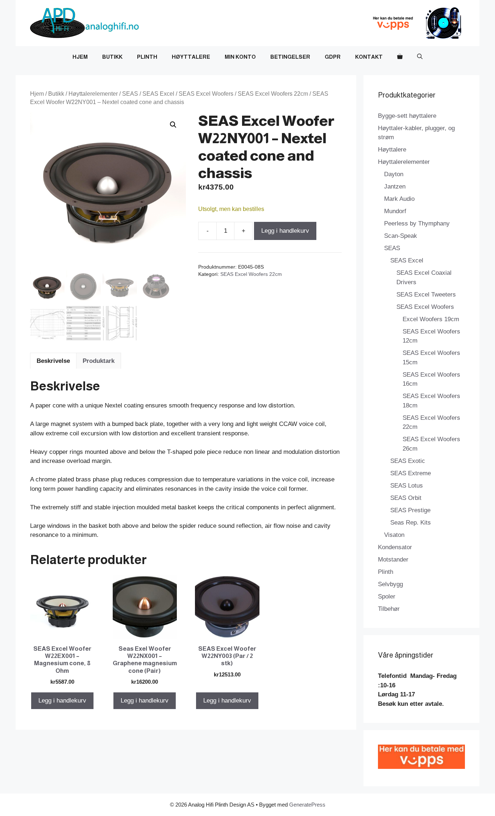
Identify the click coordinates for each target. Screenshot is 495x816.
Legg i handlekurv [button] (62, 700)
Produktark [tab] (99, 360)
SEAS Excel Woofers (206, 94)
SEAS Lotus (406, 485)
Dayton (393, 174)
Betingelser (290, 57)
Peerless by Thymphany (417, 223)
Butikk (112, 57)
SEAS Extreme (410, 473)
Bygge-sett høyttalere (407, 115)
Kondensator (395, 547)
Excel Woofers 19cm (431, 319)
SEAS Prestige (410, 510)
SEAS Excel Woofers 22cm (273, 94)
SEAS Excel (158, 94)
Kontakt (369, 57)
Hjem (80, 57)
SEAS (130, 94)
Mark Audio (399, 198)
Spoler (386, 596)
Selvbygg (390, 584)
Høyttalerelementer (93, 94)
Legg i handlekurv (285, 230)
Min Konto (240, 57)
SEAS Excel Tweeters (426, 294)
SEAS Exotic (407, 460)
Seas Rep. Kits (410, 522)
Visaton (394, 534)
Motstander (393, 559)
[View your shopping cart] (400, 57)
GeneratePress (307, 804)
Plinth (147, 57)
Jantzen (394, 186)
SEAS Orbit (405, 497)
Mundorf (395, 211)
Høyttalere (191, 57)
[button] (420, 57)
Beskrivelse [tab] (53, 360)
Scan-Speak (400, 235)
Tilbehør (389, 608)
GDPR (333, 57)
